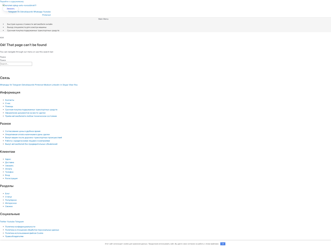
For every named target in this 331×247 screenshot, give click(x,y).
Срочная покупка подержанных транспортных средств (33, 30)
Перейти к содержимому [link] (12, 1)
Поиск (3, 57)
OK (223, 244)
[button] (103, 19)
